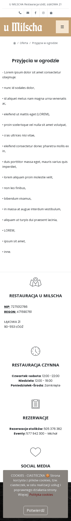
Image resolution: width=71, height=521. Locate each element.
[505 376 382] (20, 13)
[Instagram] (43, 13)
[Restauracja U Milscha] (62, 26)
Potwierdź (35, 510)
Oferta (24, 43)
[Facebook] (35, 13)
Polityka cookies (41, 494)
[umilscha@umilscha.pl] (28, 13)
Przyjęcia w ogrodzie (45, 43)
